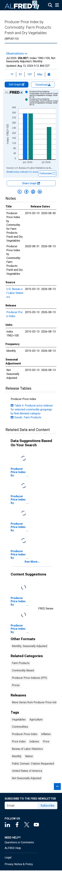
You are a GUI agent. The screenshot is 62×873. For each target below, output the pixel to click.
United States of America (27, 770)
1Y (11, 74)
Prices (16, 685)
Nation (29, 756)
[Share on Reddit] (33, 192)
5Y (20, 74)
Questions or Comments (19, 842)
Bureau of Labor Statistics (27, 748)
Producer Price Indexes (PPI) (29, 677)
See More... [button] (32, 561)
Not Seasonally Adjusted (26, 778)
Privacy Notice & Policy (19, 864)
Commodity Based (23, 670)
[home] (22, 5)
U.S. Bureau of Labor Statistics (14, 293)
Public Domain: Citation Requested (33, 763)
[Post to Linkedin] (40, 192)
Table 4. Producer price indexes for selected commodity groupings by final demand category (32, 409)
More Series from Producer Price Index (35, 702)
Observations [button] (15, 53)
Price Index (19, 741)
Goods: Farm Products (27, 417)
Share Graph (29, 183)
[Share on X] (20, 192)
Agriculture (36, 719)
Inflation (46, 734)
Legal (8, 857)
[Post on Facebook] (26, 192)
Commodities (20, 726)
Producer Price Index (24, 734)
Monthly (16, 756)
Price (46, 741)
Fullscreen (46, 173)
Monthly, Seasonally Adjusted (29, 646)
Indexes (34, 741)
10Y (29, 74)
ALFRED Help (13, 848)
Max (39, 74)
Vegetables (19, 719)
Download (41, 84)
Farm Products (20, 663)
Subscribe (47, 805)
